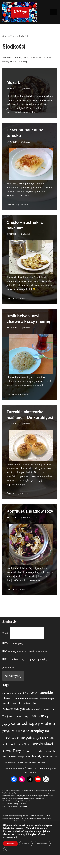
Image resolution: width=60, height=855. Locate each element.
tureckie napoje (17, 756)
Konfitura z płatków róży (30, 511)
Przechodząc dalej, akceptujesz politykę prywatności (24, 663)
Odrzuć (25, 843)
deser (30, 281)
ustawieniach (10, 837)
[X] (30, 779)
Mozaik (13, 82)
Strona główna (9, 36)
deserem (40, 183)
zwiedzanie (42, 762)
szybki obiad (42, 743)
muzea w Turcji (19, 716)
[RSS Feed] (46, 779)
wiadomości (33, 762)
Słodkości (25, 88)
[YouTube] (38, 779)
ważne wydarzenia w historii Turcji (15, 762)
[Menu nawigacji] (54, 12)
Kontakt (27, 798)
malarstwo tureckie (34, 709)
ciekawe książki (10, 692)
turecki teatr (51, 756)
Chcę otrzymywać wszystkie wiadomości (26, 651)
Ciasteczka (12, 464)
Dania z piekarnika (15, 698)
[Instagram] (22, 779)
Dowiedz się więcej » (24, 112)
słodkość (22, 576)
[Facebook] (14, 779)
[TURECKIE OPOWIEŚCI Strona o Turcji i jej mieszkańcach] (20, 12)
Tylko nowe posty (14, 643)
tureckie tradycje (35, 756)
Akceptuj (10, 843)
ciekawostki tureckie (36, 692)
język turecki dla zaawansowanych (41, 698)
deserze (42, 381)
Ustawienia (42, 843)
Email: (5, 633)
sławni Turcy (11, 750)
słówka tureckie (35, 750)
